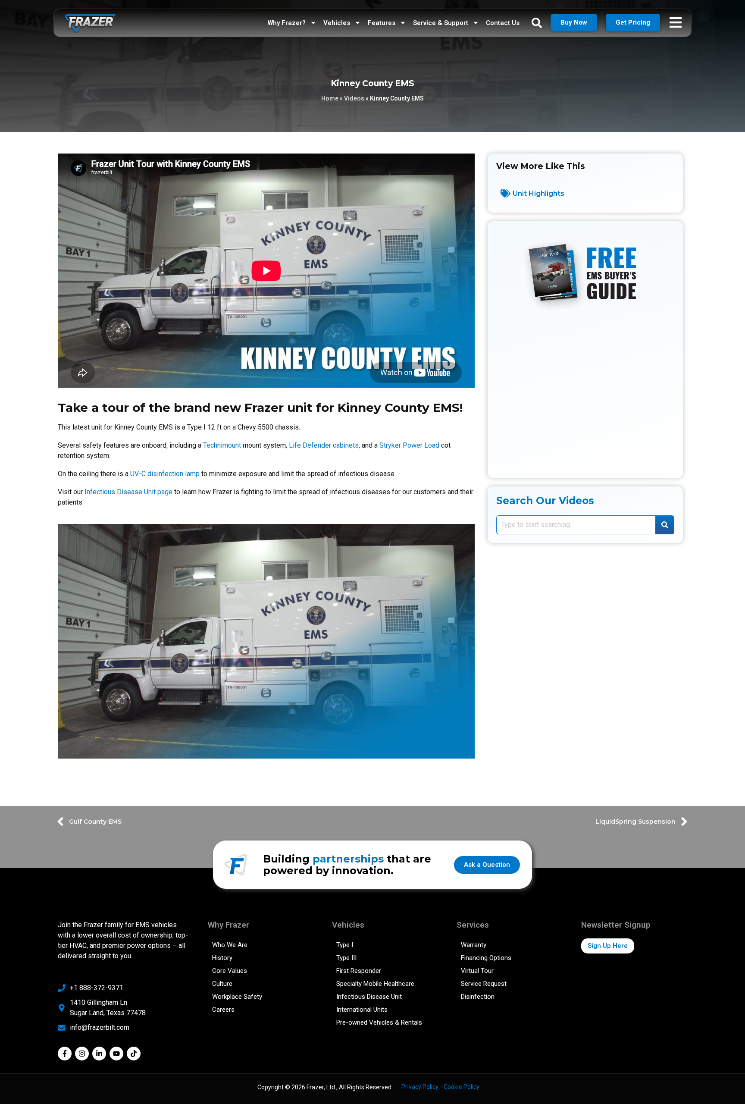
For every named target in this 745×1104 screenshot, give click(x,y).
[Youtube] (116, 1053)
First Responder (358, 971)
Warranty (473, 945)
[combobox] (575, 524)
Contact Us (503, 23)
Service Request (484, 984)
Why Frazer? (287, 23)
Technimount (222, 445)
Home (329, 98)
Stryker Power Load (409, 445)
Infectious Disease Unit (369, 996)
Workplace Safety (237, 996)
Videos (354, 98)
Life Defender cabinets (324, 445)
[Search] (664, 524)
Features (381, 23)
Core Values (229, 971)
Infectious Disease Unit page (128, 492)
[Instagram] (82, 1053)
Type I (344, 945)
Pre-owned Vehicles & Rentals (379, 1022)
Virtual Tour (477, 971)
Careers (223, 1009)
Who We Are (229, 945)
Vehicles (336, 23)
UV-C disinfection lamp (165, 474)
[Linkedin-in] (99, 1053)
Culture (222, 984)
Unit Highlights (538, 193)
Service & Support (440, 23)
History (222, 958)
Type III (346, 958)
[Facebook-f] (65, 1053)
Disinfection (478, 996)
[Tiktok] (134, 1053)
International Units (362, 1009)
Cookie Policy (461, 1086)
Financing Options (486, 958)
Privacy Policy (419, 1086)
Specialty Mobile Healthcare (375, 984)
